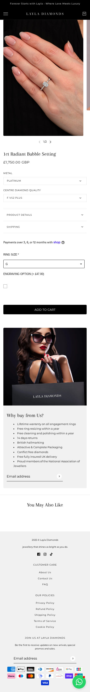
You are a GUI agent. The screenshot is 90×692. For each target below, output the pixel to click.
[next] (50, 141)
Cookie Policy (45, 626)
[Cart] (84, 13)
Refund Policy (45, 609)
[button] (79, 682)
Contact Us (45, 578)
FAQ (45, 584)
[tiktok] (51, 554)
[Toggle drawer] (5, 13)
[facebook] (39, 554)
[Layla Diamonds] (45, 13)
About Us (45, 572)
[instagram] (45, 554)
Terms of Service (45, 621)
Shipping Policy (45, 614)
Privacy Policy (45, 602)
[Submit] (59, 476)
